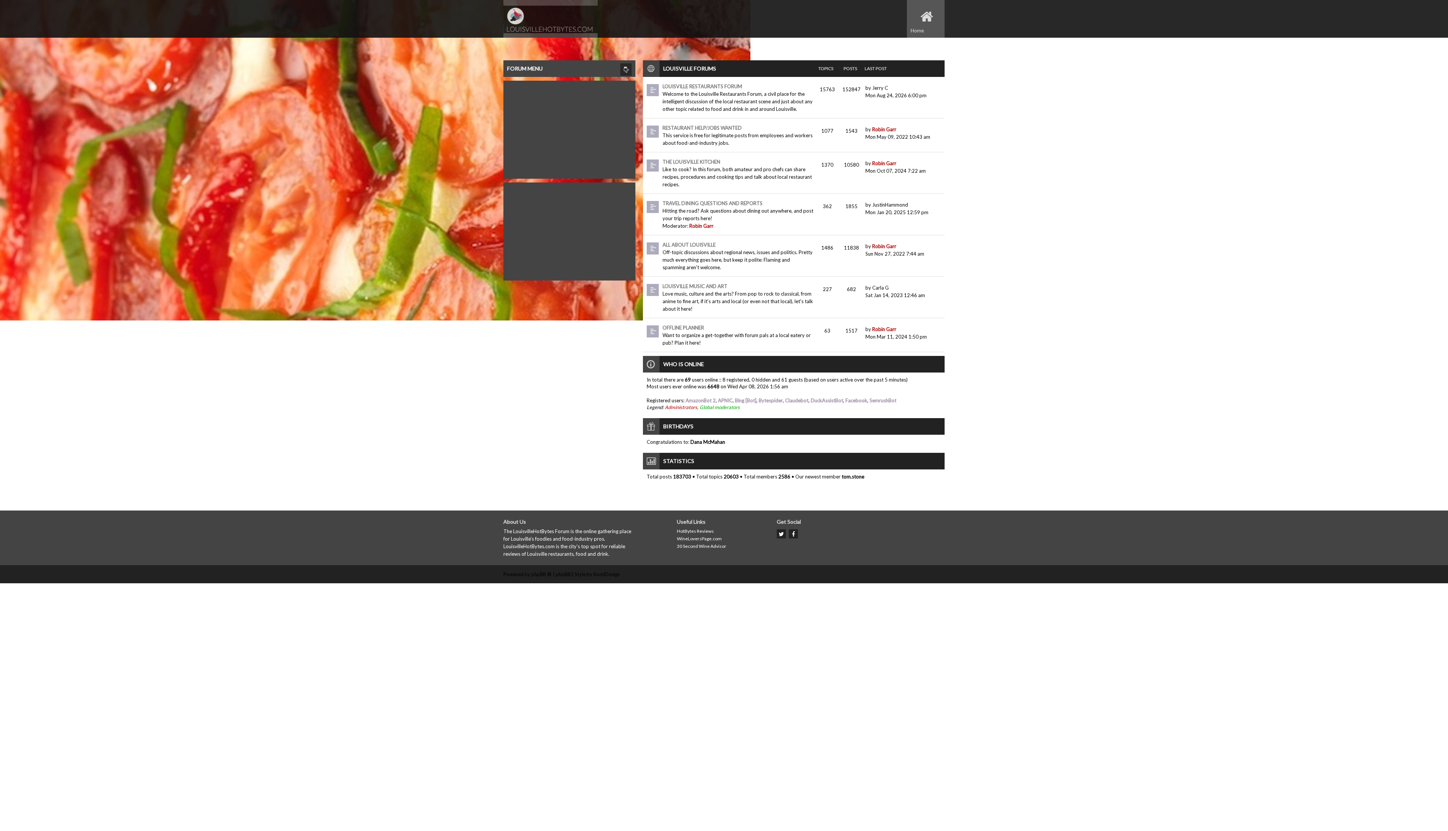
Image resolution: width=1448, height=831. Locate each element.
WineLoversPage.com (699, 538)
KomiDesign (607, 574)
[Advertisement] (569, 128)
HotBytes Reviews (695, 531)
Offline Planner (683, 328)
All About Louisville (689, 245)
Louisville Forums (689, 68)
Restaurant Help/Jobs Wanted (702, 128)
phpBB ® (541, 574)
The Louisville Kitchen (691, 162)
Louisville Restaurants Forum (702, 86)
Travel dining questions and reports (712, 203)
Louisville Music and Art (695, 286)
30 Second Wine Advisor (701, 546)
